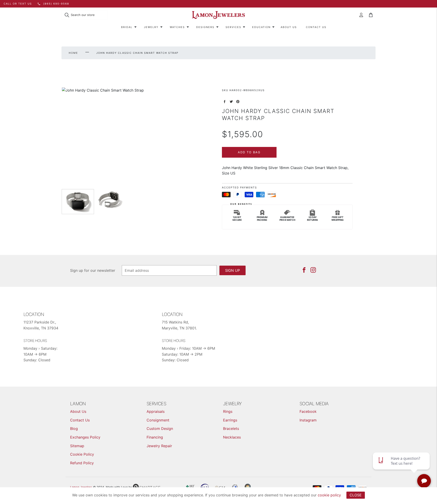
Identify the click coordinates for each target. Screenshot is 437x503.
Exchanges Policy (85, 437)
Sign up (232, 270)
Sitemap (77, 446)
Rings (227, 411)
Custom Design (160, 428)
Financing (155, 437)
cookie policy (329, 495)
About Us (289, 27)
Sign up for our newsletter (92, 270)
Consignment (158, 420)
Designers (205, 27)
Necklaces (232, 437)
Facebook (308, 411)
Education (261, 27)
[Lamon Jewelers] (218, 15)
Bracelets (231, 428)
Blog (74, 428)
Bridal (126, 27)
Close (356, 495)
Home (73, 52)
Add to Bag (249, 152)
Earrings (230, 420)
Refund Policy (82, 463)
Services (233, 27)
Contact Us (316, 27)
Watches (177, 27)
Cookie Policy (82, 454)
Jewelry (151, 27)
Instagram (308, 420)
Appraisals (156, 411)
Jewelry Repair (159, 446)
